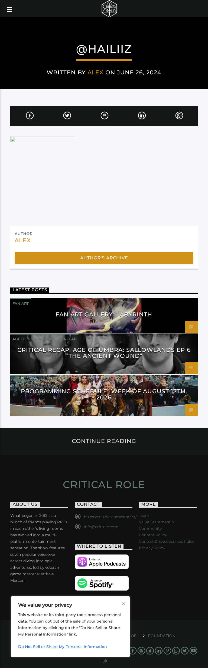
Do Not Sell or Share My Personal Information (62, 646)
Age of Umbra (26, 339)
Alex (95, 72)
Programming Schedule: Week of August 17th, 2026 (104, 394)
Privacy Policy (152, 547)
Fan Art (20, 303)
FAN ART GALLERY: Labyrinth (104, 314)
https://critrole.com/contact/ (110, 516)
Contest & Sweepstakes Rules (166, 541)
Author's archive (104, 257)
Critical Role (104, 485)
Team (144, 515)
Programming (26, 380)
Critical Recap (61, 339)
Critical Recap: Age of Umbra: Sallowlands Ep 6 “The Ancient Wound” (104, 352)
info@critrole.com (101, 526)
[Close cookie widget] (123, 604)
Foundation (162, 635)
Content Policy (153, 535)
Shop (130, 635)
